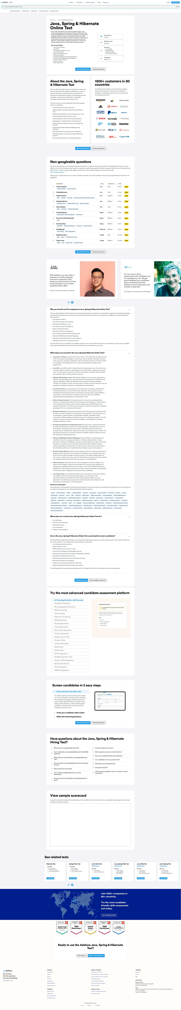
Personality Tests (54, 11)
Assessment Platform (15, 11)
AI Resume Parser (51, 985)
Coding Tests (34, 11)
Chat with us (82, 955)
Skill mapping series (96, 978)
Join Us (137, 974)
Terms (82, 1005)
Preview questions (98, 69)
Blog (136, 976)
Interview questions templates (98, 983)
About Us (137, 972)
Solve (126, 186)
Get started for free (82, 69)
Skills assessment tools (96, 972)
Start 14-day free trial (96, 955)
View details (50, 878)
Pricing (48, 976)
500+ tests (53, 20)
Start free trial (175, 2)
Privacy (89, 1005)
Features (49, 978)
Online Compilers (95, 985)
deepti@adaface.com (8, 980)
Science (49, 974)
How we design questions (57, 172)
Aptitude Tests (25, 11)
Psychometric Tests (44, 11)
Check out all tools (95, 993)
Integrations (50, 981)
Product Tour (50, 972)
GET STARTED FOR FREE (108, 915)
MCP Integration (51, 983)
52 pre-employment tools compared (99, 974)
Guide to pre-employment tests (98, 991)
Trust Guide (97, 1005)
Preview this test (81, 580)
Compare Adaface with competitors (99, 976)
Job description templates (97, 981)
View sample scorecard (97, 580)
